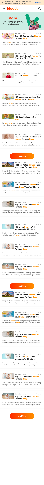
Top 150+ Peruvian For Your (27, 206)
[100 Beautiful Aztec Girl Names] (8, 116)
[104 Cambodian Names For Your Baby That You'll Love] (8, 184)
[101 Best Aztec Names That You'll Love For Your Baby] (8, 164)
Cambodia (28, 193)
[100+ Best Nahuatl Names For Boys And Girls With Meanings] (8, 55)
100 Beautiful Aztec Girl (25, 118)
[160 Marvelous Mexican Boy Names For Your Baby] (8, 97)
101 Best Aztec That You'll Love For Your (27, 166)
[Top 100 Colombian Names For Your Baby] (8, 246)
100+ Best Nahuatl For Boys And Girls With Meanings (28, 57)
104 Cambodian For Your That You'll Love (27, 186)
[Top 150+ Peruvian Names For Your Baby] (8, 204)
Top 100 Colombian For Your (27, 248)
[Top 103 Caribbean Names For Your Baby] (8, 266)
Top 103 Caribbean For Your (27, 268)
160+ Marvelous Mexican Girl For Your (28, 138)
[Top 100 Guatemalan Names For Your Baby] (8, 36)
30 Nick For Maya (26, 76)
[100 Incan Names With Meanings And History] (8, 226)
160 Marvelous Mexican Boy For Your (27, 98)
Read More (38, 2)
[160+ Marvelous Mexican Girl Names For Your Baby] (8, 136)
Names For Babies (20, 33)
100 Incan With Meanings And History (25, 228)
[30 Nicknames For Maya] (8, 75)
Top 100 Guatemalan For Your (28, 37)
